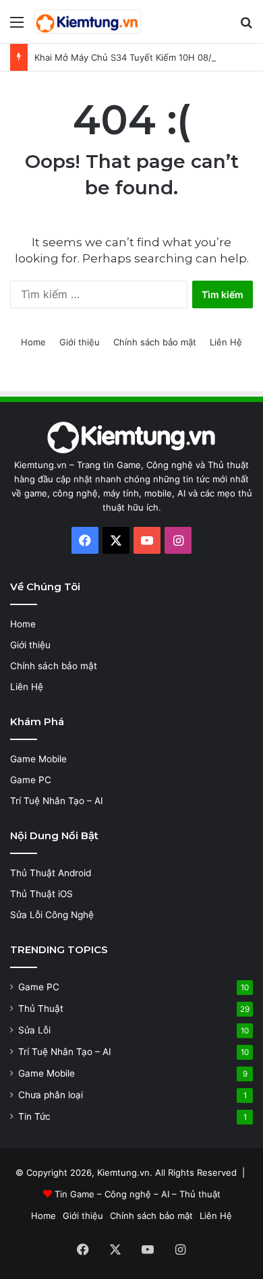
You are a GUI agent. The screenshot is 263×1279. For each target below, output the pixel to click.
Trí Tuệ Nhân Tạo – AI (56, 800)
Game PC (30, 779)
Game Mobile (38, 759)
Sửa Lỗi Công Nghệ (52, 914)
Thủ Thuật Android (50, 873)
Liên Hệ (226, 342)
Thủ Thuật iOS (41, 893)
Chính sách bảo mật (154, 342)
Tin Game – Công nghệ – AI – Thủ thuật (138, 1194)
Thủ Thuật (40, 1008)
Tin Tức (34, 1116)
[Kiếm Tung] (88, 21)
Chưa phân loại (50, 1094)
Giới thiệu (79, 342)
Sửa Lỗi (34, 1030)
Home (33, 342)
